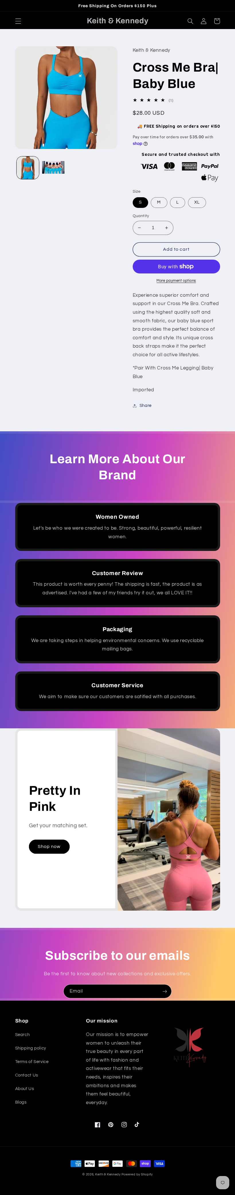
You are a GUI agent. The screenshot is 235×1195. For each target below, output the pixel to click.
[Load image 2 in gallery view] (53, 167)
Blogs (21, 1102)
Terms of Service (32, 1062)
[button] (18, 21)
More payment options (176, 281)
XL (197, 202)
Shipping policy (30, 1048)
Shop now (49, 846)
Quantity (141, 216)
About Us (24, 1089)
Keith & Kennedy (108, 1174)
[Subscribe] (164, 991)
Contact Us (26, 1075)
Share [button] (146, 405)
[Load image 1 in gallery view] (28, 167)
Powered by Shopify (137, 1174)
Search (22, 1035)
